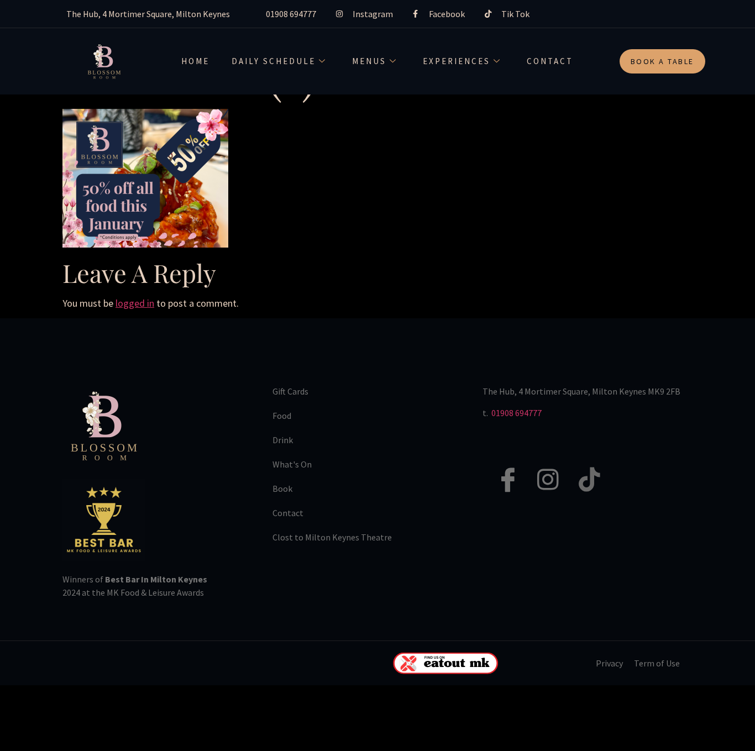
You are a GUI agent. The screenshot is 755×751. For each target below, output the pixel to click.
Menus (369, 61)
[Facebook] (501, 467)
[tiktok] (583, 467)
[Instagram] (542, 467)
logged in (135, 303)
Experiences (456, 61)
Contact (550, 61)
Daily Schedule (274, 61)
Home (195, 61)
